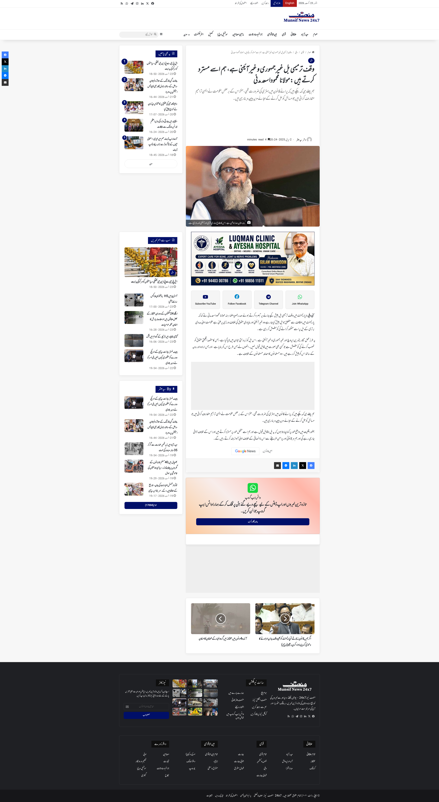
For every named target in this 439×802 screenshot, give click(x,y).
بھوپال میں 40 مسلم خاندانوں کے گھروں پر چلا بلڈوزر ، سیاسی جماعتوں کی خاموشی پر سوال (162, 468)
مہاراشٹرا (289, 768)
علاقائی (293, 35)
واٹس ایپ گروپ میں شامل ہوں (235, 716)
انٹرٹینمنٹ (198, 35)
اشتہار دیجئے (254, 3)
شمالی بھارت (262, 775)
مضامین (166, 754)
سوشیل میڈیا (222, 35)
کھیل (210, 35)
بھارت (241, 754)
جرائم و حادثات (256, 35)
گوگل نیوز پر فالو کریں (259, 714)
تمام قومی (263, 754)
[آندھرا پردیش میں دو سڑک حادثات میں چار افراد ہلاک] (195, 712)
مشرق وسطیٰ (213, 768)
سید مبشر (299, 140)
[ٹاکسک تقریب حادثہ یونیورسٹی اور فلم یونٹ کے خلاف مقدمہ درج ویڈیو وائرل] (195, 683)
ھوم (315, 35)
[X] (309, 716)
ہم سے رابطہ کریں (259, 707)
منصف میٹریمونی (238, 700)
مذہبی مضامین (238, 35)
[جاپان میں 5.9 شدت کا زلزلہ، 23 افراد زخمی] (211, 683)
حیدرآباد (304, 35)
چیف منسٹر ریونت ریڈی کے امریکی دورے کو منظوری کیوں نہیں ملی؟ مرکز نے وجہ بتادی (162, 358)
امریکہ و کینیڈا (190, 754)
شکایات (209, 795)
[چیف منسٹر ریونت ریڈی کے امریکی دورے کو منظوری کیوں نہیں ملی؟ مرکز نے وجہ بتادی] (133, 355)
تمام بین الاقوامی (211, 754)
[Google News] (245, 451)
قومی (284, 35)
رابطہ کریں (265, 3)
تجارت (166, 761)
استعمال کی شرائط (241, 3)
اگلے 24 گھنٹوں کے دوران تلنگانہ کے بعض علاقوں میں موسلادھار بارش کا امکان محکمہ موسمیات (162, 319)
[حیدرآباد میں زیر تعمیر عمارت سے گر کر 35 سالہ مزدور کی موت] (133, 448)
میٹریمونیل (276, 3)
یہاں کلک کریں (253, 522)
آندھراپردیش (287, 761)
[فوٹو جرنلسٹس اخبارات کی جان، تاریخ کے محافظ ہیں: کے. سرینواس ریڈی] (133, 489)
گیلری (143, 775)
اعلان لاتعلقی (258, 795)
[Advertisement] (253, 121)
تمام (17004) (151, 505)
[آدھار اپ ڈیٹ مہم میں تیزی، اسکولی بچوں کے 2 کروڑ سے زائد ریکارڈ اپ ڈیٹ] (133, 142)
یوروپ (192, 768)
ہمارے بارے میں (236, 693)
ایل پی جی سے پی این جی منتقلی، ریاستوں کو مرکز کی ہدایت (154, 282)
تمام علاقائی (311, 754)
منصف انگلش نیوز (259, 700)
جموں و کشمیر (262, 761)
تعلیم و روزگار (141, 761)
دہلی (296, 52)
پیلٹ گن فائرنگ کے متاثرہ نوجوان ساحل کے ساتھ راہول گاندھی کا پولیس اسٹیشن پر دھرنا (162, 86)
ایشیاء (215, 761)
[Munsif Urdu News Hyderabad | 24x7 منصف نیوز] (301, 16)
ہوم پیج (264, 693)
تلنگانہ (313, 761)
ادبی (144, 754)
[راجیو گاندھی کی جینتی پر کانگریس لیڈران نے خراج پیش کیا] (133, 107)
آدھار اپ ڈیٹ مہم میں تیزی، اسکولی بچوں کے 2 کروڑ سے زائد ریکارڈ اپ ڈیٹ (162, 144)
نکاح (167, 775)
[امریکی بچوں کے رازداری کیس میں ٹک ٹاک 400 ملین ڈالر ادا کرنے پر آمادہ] (211, 712)
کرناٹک (312, 768)
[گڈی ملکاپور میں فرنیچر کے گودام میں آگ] (133, 340)
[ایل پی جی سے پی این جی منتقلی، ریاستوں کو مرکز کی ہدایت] (133, 67)
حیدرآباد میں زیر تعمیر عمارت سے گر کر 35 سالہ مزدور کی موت (162, 447)
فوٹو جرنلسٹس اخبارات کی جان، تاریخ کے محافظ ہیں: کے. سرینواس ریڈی (163, 488)
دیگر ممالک (190, 761)
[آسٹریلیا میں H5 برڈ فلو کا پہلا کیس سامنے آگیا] (133, 300)
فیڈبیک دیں (219, 795)
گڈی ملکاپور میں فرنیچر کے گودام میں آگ (161, 336)
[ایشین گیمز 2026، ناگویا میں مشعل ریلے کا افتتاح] (180, 712)
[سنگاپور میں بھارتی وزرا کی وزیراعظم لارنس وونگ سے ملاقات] (133, 125)
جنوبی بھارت (239, 761)
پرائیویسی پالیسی (245, 795)
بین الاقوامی (272, 35)
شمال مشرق (239, 768)
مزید (185, 35)
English (289, 3)
